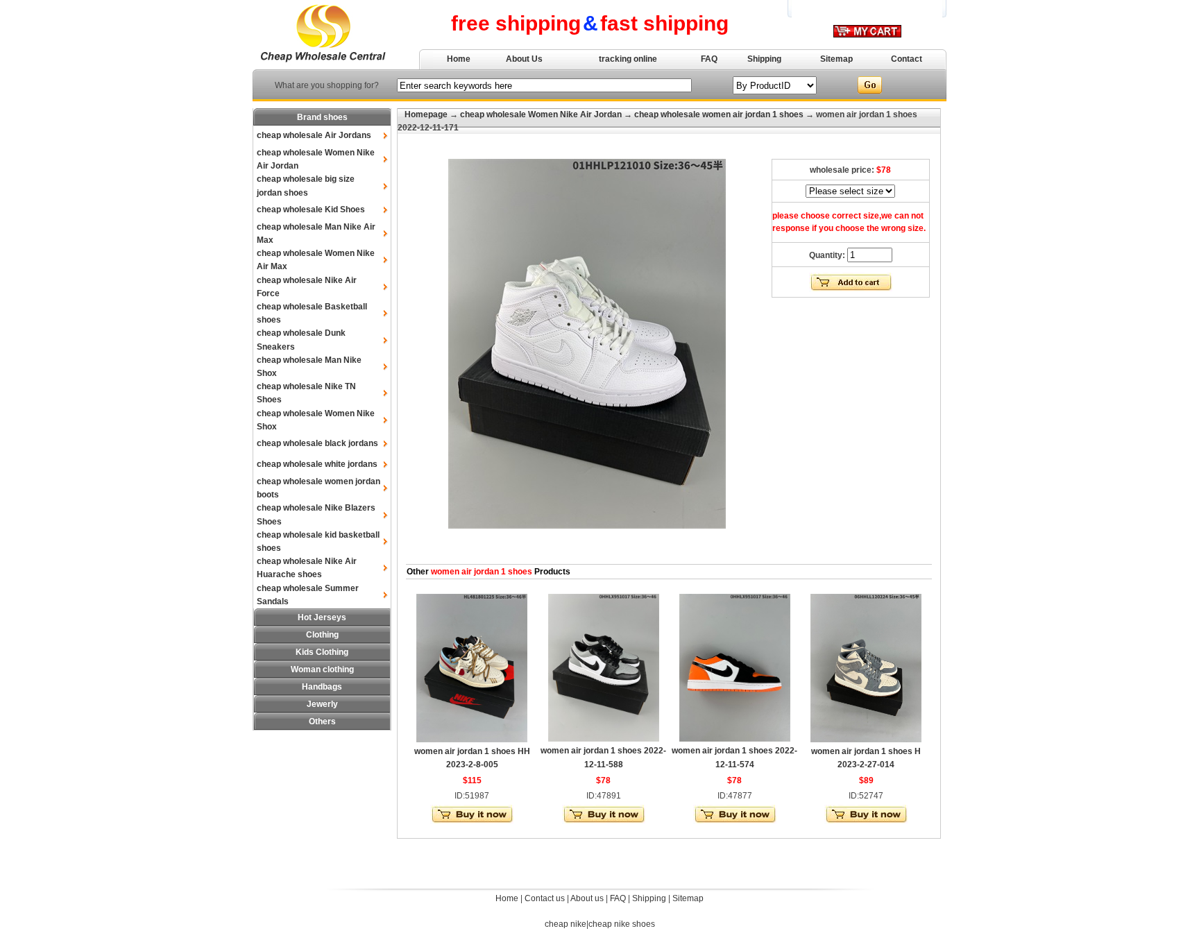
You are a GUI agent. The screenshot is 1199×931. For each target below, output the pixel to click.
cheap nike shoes (621, 924)
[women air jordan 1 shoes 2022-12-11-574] (734, 739)
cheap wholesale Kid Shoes (311, 209)
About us (587, 898)
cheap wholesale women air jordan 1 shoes (718, 114)
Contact (906, 59)
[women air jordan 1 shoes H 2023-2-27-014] (865, 739)
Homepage (426, 114)
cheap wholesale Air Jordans (314, 135)
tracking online (628, 59)
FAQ (709, 59)
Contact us (545, 898)
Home (458, 59)
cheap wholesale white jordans (317, 464)
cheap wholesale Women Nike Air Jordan (541, 114)
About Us (524, 59)
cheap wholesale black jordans (317, 443)
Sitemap (836, 59)
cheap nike (565, 924)
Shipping (764, 59)
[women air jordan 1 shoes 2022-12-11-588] (603, 739)
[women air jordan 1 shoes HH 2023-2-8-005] (471, 739)
